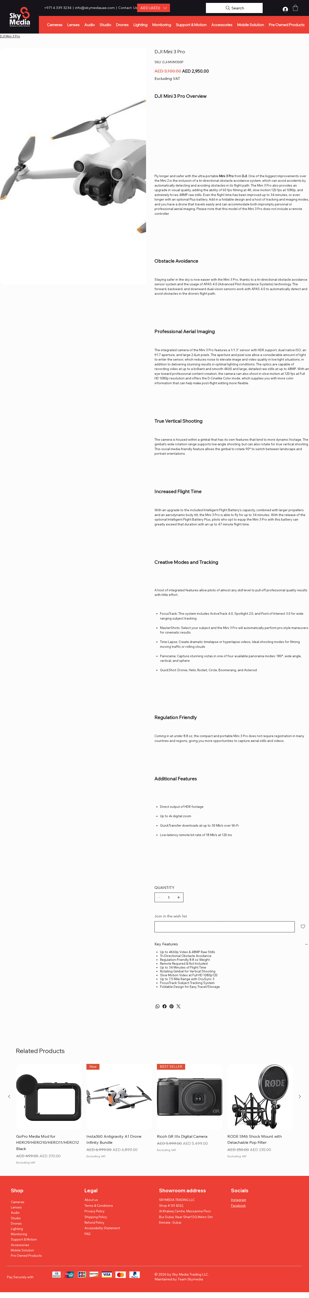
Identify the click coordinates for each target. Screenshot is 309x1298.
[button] (153, 8)
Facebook (238, 1205)
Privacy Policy (94, 1211)
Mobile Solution (22, 1250)
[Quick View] (49, 1097)
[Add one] (178, 897)
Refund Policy (94, 1222)
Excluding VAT (25, 1162)
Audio (15, 1212)
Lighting (17, 1229)
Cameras (17, 1202)
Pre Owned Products (26, 1255)
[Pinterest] (172, 1006)
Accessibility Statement (102, 1228)
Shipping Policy (95, 1217)
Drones (16, 1223)
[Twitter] (179, 1006)
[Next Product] (300, 1096)
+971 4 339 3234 (58, 8)
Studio (16, 1218)
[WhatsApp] (157, 1006)
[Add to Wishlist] (303, 926)
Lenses (16, 1207)
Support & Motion (24, 1239)
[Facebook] (165, 1006)
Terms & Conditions (98, 1205)
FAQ (87, 1234)
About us (91, 1200)
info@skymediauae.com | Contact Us (106, 8)
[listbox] (153, 8)
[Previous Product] (9, 1096)
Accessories (20, 1245)
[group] (154, 1115)
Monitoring (19, 1234)
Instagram (238, 1200)
